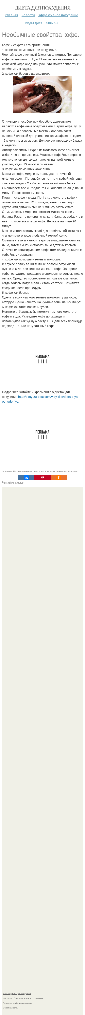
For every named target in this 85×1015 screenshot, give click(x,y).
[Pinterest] (42, 477)
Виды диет (33, 22)
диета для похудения (44, 471)
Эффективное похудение (58, 15)
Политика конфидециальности (17, 1003)
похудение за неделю (67, 471)
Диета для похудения (42, 7)
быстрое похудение (23, 471)
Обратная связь (10, 1007)
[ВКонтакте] (26, 477)
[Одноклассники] (59, 477)
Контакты (7, 998)
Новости (28, 15)
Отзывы (52, 22)
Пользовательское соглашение (28, 998)
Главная (11, 15)
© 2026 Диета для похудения (17, 993)
